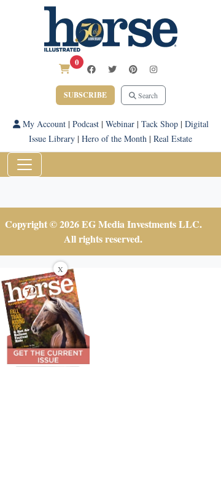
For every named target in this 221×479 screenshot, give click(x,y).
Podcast (85, 124)
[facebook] (91, 69)
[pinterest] (133, 69)
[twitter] (112, 69)
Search (147, 95)
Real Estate (172, 138)
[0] (64, 68)
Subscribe (85, 95)
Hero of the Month (114, 138)
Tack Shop (159, 124)
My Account (43, 124)
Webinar (120, 124)
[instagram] (153, 69)
